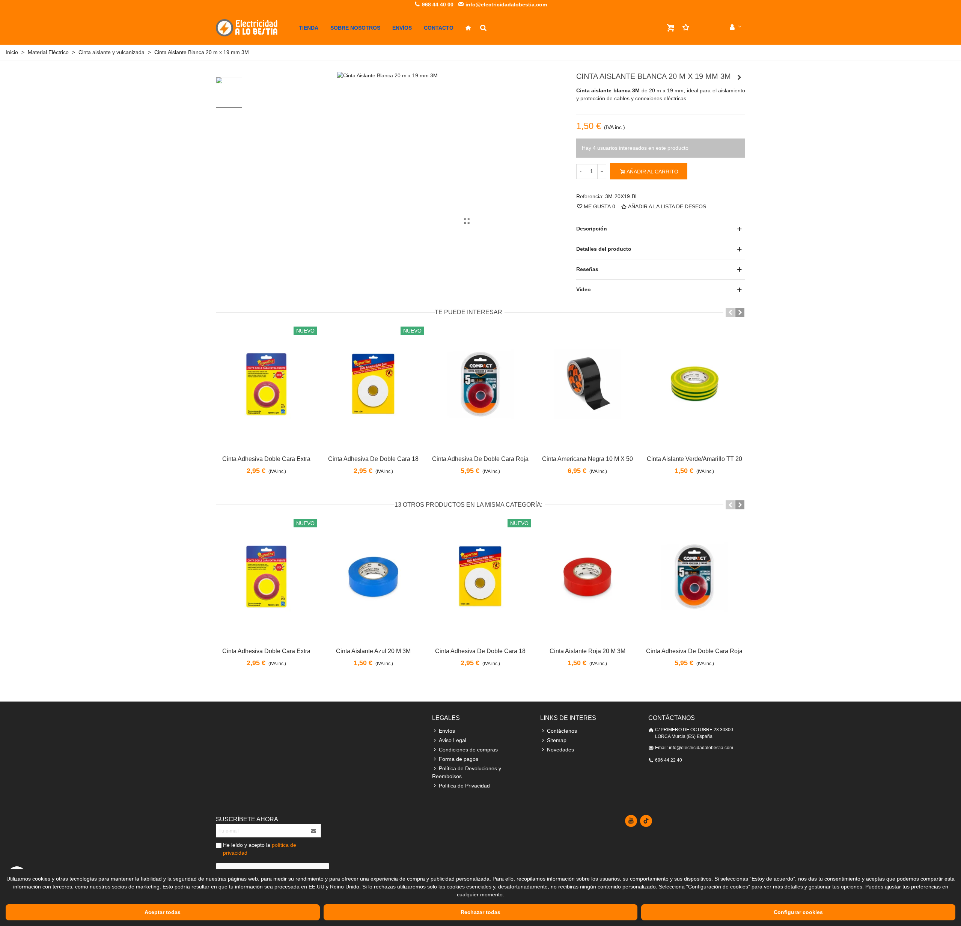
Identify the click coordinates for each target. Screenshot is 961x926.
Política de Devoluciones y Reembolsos (466, 772)
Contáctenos (562, 731)
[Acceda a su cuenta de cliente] (735, 28)
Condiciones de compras (468, 750)
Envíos (402, 28)
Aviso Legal (452, 740)
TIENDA (308, 28)
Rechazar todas (480, 912)
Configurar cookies (798, 912)
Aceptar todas (163, 912)
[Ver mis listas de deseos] (702, 28)
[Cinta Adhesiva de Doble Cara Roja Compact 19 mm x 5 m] (480, 384)
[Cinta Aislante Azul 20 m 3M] (373, 576)
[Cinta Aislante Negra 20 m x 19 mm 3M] (739, 77)
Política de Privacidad (464, 786)
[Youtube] (631, 821)
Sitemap (556, 740)
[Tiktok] (646, 821)
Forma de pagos (458, 759)
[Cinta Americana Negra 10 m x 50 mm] (587, 384)
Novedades (560, 750)
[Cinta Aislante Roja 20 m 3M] (587, 576)
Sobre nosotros (355, 28)
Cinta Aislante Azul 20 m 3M (373, 651)
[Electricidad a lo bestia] (254, 27)
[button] (730, 312)
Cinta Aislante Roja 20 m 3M (587, 651)
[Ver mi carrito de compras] (671, 28)
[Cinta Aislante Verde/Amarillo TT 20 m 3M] (694, 384)
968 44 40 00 (436, 5)
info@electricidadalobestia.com (505, 5)
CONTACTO (438, 28)
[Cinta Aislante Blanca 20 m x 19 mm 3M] (466, 221)
